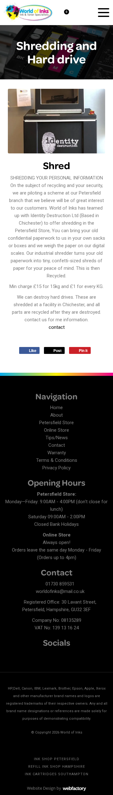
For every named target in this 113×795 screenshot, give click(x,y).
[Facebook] (9, 654)
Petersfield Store (56, 422)
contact (57, 327)
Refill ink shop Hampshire (56, 767)
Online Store (56, 430)
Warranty (56, 453)
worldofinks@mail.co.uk (60, 591)
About (56, 415)
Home (56, 407)
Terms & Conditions (56, 460)
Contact (56, 445)
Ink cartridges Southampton (57, 774)
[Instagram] (31, 654)
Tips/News (57, 437)
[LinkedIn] (20, 654)
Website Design (41, 788)
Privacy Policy (56, 468)
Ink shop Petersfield (56, 759)
